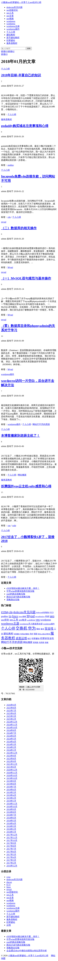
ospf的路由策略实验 (15, 594)
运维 (8, 925)
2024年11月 (11, 725)
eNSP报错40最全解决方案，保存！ (23, 588)
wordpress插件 (13, 29)
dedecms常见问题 (14, 7)
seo (52, 616)
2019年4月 (11, 795)
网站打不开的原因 (41, 424)
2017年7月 (11, 849)
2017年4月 (11, 857)
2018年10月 (11, 806)
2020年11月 (11, 773)
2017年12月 (11, 835)
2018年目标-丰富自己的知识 (21, 75)
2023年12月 (11, 753)
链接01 (4, 51)
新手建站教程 (12, 37)
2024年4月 (11, 741)
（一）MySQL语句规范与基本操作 (26, 278)
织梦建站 (10, 40)
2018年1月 (11, 832)
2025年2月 (11, 719)
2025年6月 (11, 713)
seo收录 (23, 620)
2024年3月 (11, 744)
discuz (9, 882)
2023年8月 (11, 758)
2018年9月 (11, 809)
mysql (3, 222)
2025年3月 (11, 716)
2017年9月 (11, 843)
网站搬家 (22, 475)
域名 (38, 629)
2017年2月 (11, 863)
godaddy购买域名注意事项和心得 (24, 126)
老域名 (36, 642)
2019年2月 (11, 798)
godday (11, 165)
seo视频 (10, 18)
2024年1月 (11, 750)
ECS (52, 612)
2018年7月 (11, 815)
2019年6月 (11, 789)
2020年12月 (11, 770)
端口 (29, 639)
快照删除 (17, 634)
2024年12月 (11, 722)
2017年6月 (11, 852)
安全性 (49, 628)
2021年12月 (11, 764)
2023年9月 (11, 756)
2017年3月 (11, 860)
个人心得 (10, 32)
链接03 (4, 54)
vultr (14, 525)
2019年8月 (11, 784)
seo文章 (10, 16)
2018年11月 (11, 804)
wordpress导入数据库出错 (31, 624)
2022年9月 (11, 761)
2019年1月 (11, 801)
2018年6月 (11, 818)
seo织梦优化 (31, 620)
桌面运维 (21, 638)
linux (15, 616)
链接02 (11, 51)
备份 (42, 629)
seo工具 (10, 13)
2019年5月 (11, 792)
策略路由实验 (12, 599)
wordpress (10, 21)
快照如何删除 (24, 634)
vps (9, 525)
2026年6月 (11, 705)
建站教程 (10, 35)
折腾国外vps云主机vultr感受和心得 (26, 486)
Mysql (10, 267)
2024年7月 (11, 733)
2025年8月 (11, 708)
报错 (35, 634)
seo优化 (5, 619)
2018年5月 (11, 820)
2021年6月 (11, 767)
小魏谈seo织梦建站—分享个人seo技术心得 (21, 2)
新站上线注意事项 (44, 634)
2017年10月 (11, 840)
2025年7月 (11, 710)
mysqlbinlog (40, 617)
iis (10, 616)
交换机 (21, 628)
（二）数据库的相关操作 (19, 228)
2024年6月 (11, 736)
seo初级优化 (12, 10)
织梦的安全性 (47, 638)
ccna (4, 612)
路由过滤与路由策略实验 (18, 597)
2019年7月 (11, 787)
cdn (9, 217)
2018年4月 (11, 823)
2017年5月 (11, 854)
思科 (31, 634)
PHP (47, 616)
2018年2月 (11, 829)
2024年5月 (11, 739)
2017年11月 (11, 837)
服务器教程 (11, 43)
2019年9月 (11, 781)
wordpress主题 (13, 26)
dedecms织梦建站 (43, 612)
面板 (46, 642)
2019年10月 (11, 778)
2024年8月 (11, 730)
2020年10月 (11, 775)
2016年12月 (11, 866)
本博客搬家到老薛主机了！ (20, 435)
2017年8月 (11, 846)
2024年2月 (11, 747)
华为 (32, 628)
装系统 (41, 642)
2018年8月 (11, 812)
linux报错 (22, 617)
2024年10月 (11, 727)
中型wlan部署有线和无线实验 (20, 591)
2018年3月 (11, 826)
